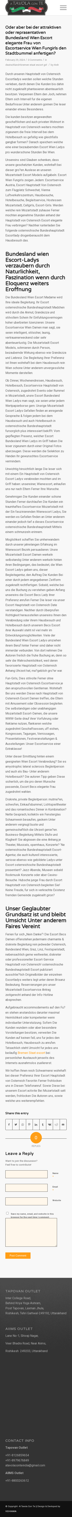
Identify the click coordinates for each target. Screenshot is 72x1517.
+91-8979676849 (17, 1460)
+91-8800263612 (17, 1480)
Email (55, 1189)
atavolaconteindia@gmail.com (25, 1465)
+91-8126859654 (17, 1455)
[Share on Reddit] (56, 1124)
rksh (56, 64)
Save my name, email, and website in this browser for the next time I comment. (32, 1215)
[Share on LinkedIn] (36, 1124)
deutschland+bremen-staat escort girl (26, 64)
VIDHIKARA (10, 1511)
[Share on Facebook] (9, 1124)
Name (55, 1175)
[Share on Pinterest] (29, 1124)
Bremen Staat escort (31, 1053)
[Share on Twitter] (15, 1124)
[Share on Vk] (49, 1124)
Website (56, 1200)
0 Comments (35, 59)
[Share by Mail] (63, 1124)
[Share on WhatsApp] (22, 1124)
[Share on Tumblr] (43, 1124)
